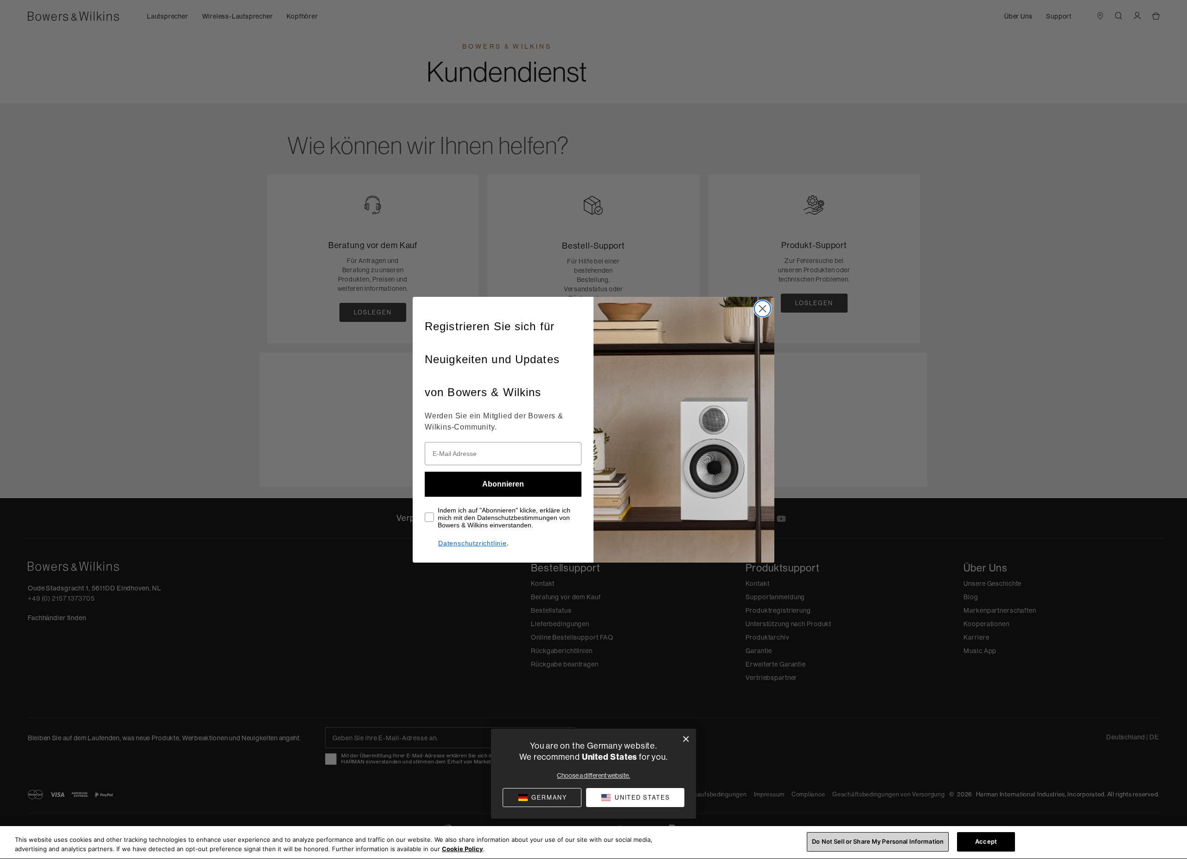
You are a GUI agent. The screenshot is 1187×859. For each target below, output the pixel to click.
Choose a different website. (593, 775)
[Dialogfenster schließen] (686, 739)
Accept (986, 841)
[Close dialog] (762, 309)
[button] (635, 797)
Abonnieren (503, 484)
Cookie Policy (462, 849)
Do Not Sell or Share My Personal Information (878, 841)
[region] (593, 842)
